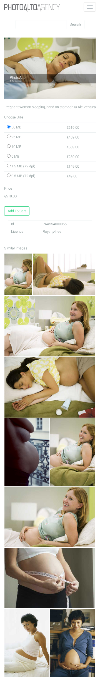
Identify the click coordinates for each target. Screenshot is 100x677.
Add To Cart (17, 211)
